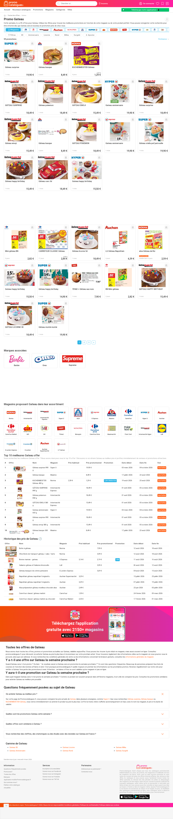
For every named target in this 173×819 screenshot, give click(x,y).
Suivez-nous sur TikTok (51, 779)
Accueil (7, 10)
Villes (70, 10)
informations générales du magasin (140, 657)
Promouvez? (8, 772)
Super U (106, 699)
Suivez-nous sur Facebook (52, 771)
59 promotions (10, 39)
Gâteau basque (147, 699)
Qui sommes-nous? (10, 782)
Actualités (7, 788)
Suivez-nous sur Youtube (51, 777)
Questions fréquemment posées (15, 769)
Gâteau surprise (134, 699)
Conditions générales (71, 805)
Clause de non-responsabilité (53, 805)
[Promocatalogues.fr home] (14, 4)
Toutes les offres (14, 15)
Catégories (60, 10)
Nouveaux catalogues (21, 10)
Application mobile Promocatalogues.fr (17, 780)
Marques (7, 777)
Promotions (38, 10)
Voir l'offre (162, 468)
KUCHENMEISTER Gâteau (16, 702)
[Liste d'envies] (167, 3)
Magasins (49, 10)
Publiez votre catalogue (12, 785)
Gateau (73, 699)
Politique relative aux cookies (109, 805)
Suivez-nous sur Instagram (52, 774)
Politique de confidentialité (89, 805)
